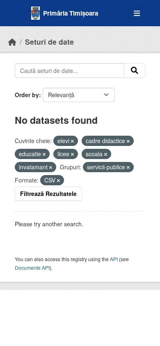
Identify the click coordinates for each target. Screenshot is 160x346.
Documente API (32, 267)
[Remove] (72, 141)
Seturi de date (49, 41)
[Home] (12, 41)
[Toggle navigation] (136, 13)
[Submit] (134, 70)
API (114, 258)
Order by (27, 95)
